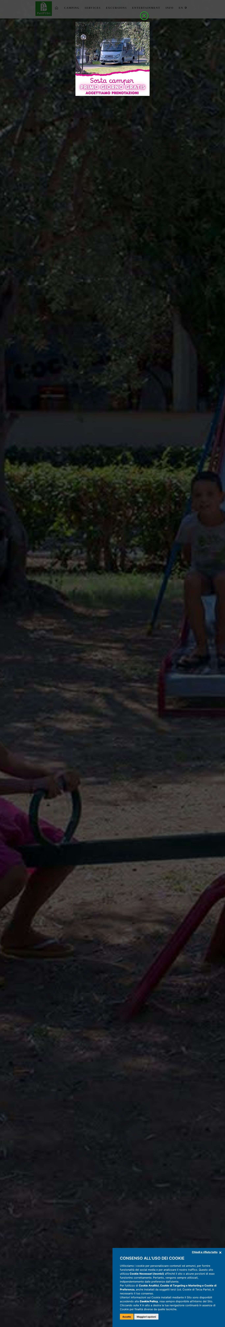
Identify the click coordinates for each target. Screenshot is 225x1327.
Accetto (126, 1316)
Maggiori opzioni (146, 1316)
